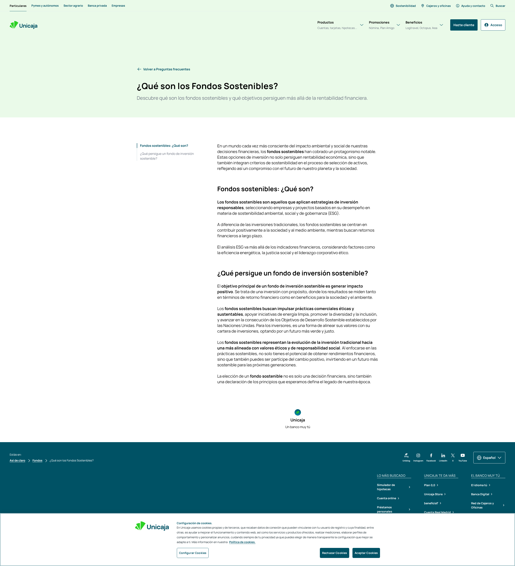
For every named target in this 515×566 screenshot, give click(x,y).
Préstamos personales (384, 509)
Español (489, 457)
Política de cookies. (242, 542)
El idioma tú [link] (479, 485)
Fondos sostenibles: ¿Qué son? (164, 145)
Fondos (37, 460)
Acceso (496, 25)
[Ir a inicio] (23, 25)
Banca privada (97, 6)
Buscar (500, 6)
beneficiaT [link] (431, 503)
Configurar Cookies (193, 553)
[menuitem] (18, 5)
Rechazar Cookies (334, 553)
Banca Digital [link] (480, 494)
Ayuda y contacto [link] (473, 6)
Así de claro (17, 460)
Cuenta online (386, 498)
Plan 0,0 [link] (429, 485)
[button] (257, 69)
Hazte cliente (463, 25)
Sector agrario (73, 6)
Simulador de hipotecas (386, 487)
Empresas (118, 6)
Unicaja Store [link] (433, 494)
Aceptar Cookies (366, 553)
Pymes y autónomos (45, 6)
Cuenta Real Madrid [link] (437, 512)
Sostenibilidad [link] (406, 6)
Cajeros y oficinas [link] (438, 6)
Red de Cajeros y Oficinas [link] (482, 505)
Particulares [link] (18, 6)
